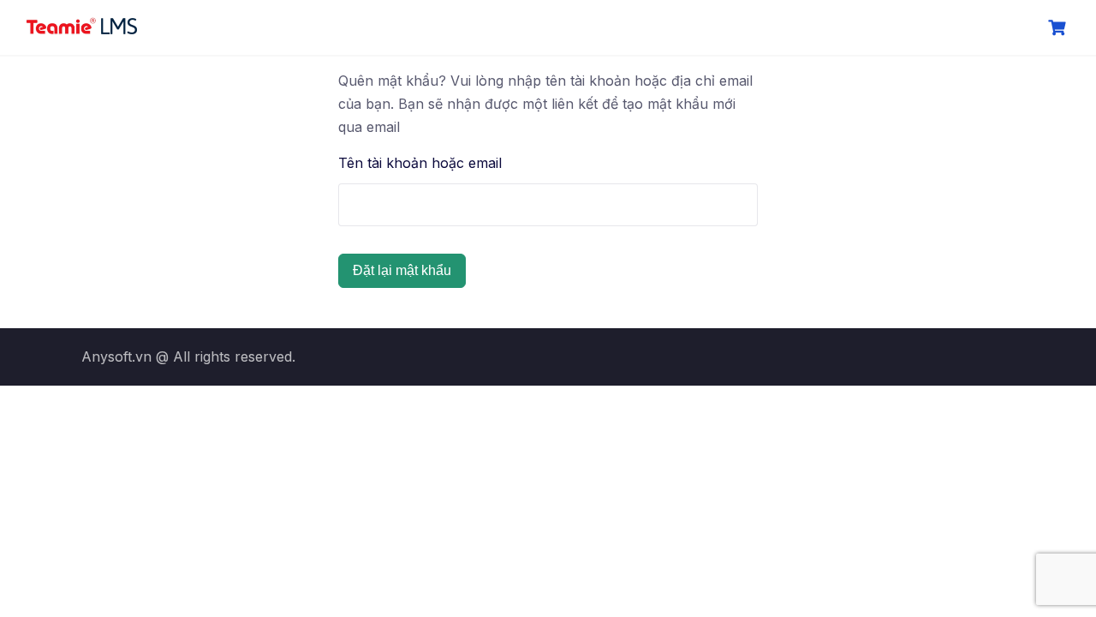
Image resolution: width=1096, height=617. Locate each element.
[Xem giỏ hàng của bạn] (1059, 28)
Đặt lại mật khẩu (402, 270)
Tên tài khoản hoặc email (420, 162)
